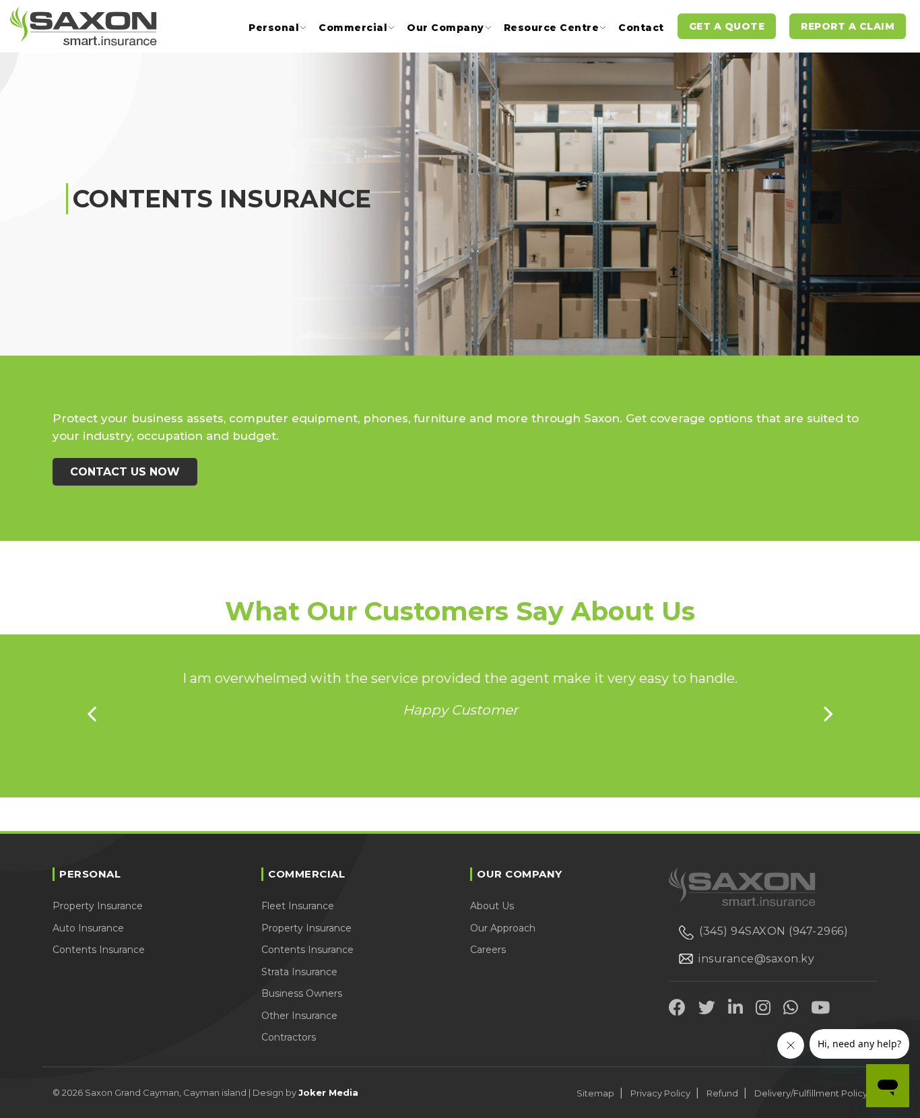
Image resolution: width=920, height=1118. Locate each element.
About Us (492, 906)
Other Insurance (299, 1016)
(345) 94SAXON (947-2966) (773, 931)
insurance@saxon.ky (756, 958)
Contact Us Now (125, 471)
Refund (722, 1093)
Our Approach (502, 928)
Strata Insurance (299, 972)
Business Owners (301, 993)
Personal (274, 28)
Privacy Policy (660, 1093)
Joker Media (328, 1092)
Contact (641, 28)
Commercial (353, 28)
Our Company (445, 28)
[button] (91, 713)
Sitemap (595, 1093)
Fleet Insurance (297, 906)
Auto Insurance (88, 928)
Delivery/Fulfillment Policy (810, 1093)
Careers (488, 950)
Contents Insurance (99, 950)
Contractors (288, 1037)
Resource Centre (551, 28)
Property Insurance (98, 906)
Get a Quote (727, 26)
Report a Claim (847, 26)
